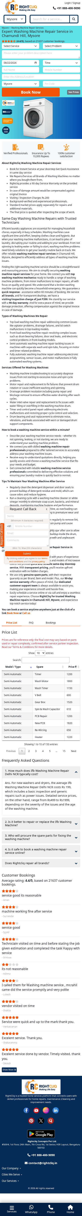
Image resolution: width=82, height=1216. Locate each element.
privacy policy (38, 561)
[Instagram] (46, 1109)
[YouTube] (36, 1109)
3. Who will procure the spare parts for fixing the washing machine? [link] (38, 837)
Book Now (31, 92)
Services (12, 1211)
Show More (8, 1069)
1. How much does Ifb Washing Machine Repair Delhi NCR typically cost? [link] (37, 772)
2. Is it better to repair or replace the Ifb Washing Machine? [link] (38, 823)
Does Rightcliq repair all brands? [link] (27, 863)
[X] (41, 1120)
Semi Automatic (12, 674)
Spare (39, 667)
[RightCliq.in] (21, 7)
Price (71, 667)
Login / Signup (72, 3)
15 (64, 751)
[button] (41, 1168)
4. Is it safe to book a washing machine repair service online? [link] (36, 851)
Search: (17, 660)
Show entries (41, 653)
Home (70, 1212)
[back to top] (73, 1197)
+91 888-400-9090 (68, 8)
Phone (51, 1212)
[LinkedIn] (56, 1109)
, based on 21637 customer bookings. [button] (41, 41)
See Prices (73, 92)
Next (73, 751)
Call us (26, 613)
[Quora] (51, 1120)
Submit (27, 553)
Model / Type (13, 667)
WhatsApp (31, 1212)
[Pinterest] (31, 1120)
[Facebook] (26, 1109)
